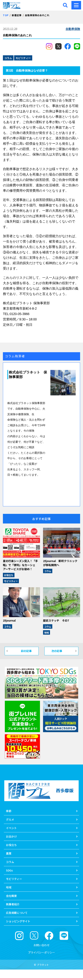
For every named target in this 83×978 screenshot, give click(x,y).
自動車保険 (73, 28)
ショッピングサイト (18, 921)
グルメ (10, 819)
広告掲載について (17, 913)
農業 (8, 853)
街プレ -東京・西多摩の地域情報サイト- (12, 5)
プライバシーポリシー (41, 952)
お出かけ (11, 836)
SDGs (9, 870)
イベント (11, 828)
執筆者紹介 (12, 904)
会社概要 (11, 896)
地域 (46, 632)
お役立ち (8, 575)
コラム (47, 571)
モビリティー (11, 581)
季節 (8, 811)
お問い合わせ (41, 945)
